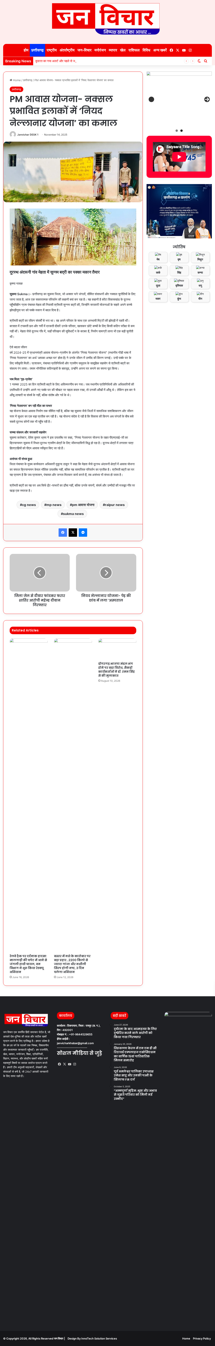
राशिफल (134, 50)
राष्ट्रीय (52, 50)
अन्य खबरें (160, 50)
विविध (146, 50)
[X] (64, 1064)
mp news (54, 505)
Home (16, 80)
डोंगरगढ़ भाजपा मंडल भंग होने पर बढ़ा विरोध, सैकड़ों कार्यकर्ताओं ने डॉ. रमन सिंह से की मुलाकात (116, 670)
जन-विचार (84, 50)
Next (207, 99)
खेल (123, 50)
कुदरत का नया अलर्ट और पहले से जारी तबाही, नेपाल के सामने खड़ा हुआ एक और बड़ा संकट (85, 61)
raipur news (115, 505)
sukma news (73, 514)
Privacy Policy (202, 1338)
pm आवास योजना (83, 505)
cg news (29, 505)
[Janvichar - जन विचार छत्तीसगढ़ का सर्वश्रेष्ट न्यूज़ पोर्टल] (107, 19)
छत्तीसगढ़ (37, 50)
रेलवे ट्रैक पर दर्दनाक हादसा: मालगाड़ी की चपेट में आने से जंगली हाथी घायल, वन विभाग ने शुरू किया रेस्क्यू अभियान (28, 964)
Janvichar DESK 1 (27, 134)
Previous (151, 99)
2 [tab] (181, 130)
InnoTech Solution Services (99, 1338)
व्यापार (113, 50)
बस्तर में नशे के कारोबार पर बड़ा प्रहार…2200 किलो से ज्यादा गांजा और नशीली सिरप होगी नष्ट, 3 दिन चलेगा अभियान (72, 964)
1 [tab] (177, 130)
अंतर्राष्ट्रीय (67, 50)
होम (25, 50)
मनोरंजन (100, 50)
